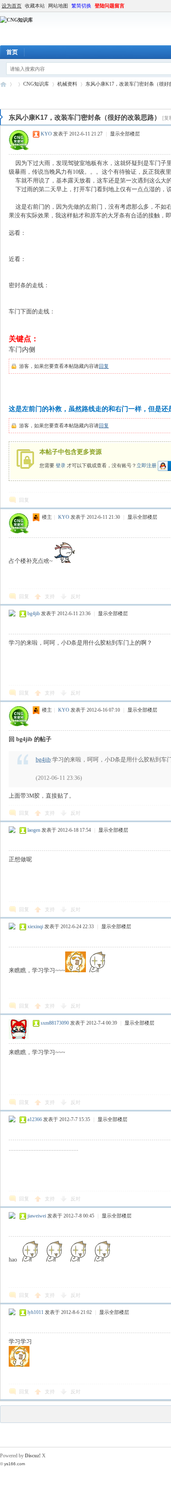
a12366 (34, 1119)
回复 (104, 366)
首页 (12, 52)
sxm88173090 (55, 1023)
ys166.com (14, 1463)
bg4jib (33, 613)
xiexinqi (35, 926)
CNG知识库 (3, 84)
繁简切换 (81, 6)
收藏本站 (35, 6)
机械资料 (67, 84)
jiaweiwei (36, 1216)
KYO (46, 134)
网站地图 (58, 6)
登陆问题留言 (110, 6)
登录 (61, 465)
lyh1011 (35, 1312)
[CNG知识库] (16, 20)
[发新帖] (16, 98)
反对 (76, 596)
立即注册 (146, 465)
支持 (50, 596)
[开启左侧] (1, 117)
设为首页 (12, 6)
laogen (33, 830)
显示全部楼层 (125, 134)
